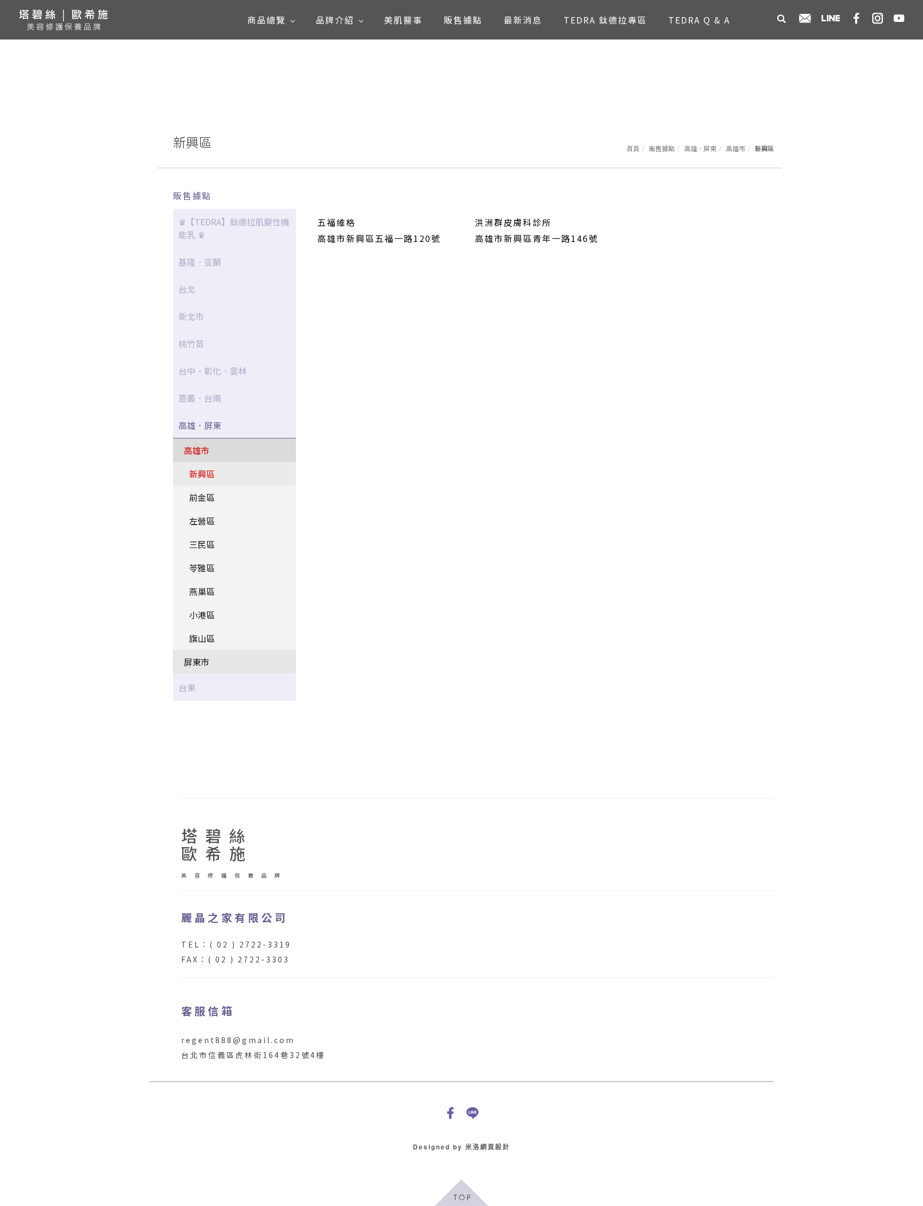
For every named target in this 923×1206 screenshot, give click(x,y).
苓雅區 (202, 567)
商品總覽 (266, 19)
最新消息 (523, 19)
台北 (186, 289)
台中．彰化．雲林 (212, 370)
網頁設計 (495, 1147)
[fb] (450, 1112)
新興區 (202, 473)
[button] (781, 20)
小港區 (202, 614)
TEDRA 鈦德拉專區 (605, 19)
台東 (186, 687)
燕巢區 (202, 591)
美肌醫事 (403, 19)
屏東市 (196, 661)
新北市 (191, 316)
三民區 (202, 544)
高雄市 (735, 148)
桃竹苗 (191, 343)
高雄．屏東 (700, 148)
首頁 (633, 148)
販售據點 (463, 19)
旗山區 (202, 638)
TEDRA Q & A (699, 19)
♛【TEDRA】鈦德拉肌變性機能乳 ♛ (234, 228)
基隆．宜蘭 (199, 261)
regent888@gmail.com (238, 1040)
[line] (472, 1112)
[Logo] (63, 18)
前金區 (202, 497)
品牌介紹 (335, 19)
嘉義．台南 (199, 397)
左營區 (202, 520)
